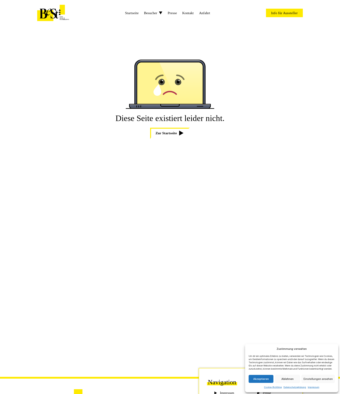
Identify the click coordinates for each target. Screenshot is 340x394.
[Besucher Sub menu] (160, 13)
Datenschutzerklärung (295, 387)
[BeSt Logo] (53, 13)
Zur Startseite (166, 133)
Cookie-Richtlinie (273, 387)
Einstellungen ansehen (318, 379)
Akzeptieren (261, 379)
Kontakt (188, 13)
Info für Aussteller (284, 13)
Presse (172, 13)
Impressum (313, 387)
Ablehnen (287, 379)
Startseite (132, 13)
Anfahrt (204, 13)
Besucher (150, 13)
